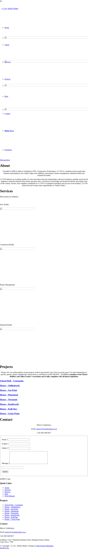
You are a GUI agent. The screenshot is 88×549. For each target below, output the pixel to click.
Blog (6, 494)
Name (5, 440)
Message (6, 463)
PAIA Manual (10, 496)
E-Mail (5, 444)
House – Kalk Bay (11, 517)
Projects (7, 492)
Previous (3, 160)
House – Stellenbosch (12, 507)
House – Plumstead (12, 511)
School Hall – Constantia (14, 505)
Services (8, 490)
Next (8, 160)
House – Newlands (11, 513)
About (7, 488)
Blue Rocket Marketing (44, 546)
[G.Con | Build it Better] (9, 9)
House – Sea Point (11, 509)
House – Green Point (12, 519)
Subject (5, 448)
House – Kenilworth (12, 515)
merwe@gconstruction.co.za (46, 429)
